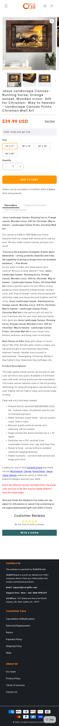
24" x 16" (42, 146)
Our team (11, 672)
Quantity (6, 160)
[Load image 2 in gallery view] (29, 80)
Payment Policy (14, 639)
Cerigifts (24, 722)
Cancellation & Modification (20, 619)
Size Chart (50, 121)
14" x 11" (9, 146)
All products (16, 471)
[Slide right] (55, 80)
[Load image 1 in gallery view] (14, 80)
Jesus (49, 471)
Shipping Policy (14, 646)
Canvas (27, 471)
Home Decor (39, 471)
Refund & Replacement (18, 625)
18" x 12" (26, 146)
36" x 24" (9, 154)
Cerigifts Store (34, 467)
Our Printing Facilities (16, 210)
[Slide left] (3, 80)
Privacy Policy (13, 678)
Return (9, 632)
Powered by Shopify (37, 722)
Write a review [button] (29, 532)
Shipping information (36, 205)
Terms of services (15, 685)
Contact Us (11, 692)
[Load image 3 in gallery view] (44, 80)
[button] (6, 6)
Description (11, 205)
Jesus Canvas (9, 475)
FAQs (8, 653)
